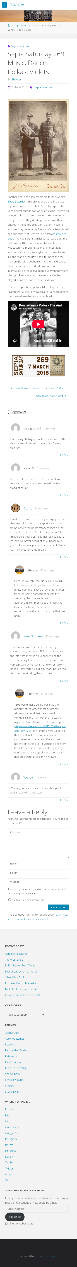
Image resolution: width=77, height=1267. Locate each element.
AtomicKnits (12, 1032)
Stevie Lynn (12, 1091)
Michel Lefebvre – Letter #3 (21, 971)
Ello (7, 1115)
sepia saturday (43, 87)
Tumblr (9, 1162)
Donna (27, 508)
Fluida (37, 1256)
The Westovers (14, 959)
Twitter (9, 1168)
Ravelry (9, 1156)
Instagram (11, 1139)
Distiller (9, 1109)
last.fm (9, 1145)
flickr (8, 1121)
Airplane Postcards (16, 953)
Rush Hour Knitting (16, 1068)
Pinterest (10, 1150)
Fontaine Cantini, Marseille (20, 983)
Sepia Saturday (22, 25)
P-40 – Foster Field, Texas (20, 965)
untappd (10, 1174)
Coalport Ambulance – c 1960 (22, 995)
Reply (64, 455)
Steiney (9, 1085)
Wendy (28, 777)
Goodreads (12, 1127)
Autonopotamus (15, 1038)
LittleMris (10, 1044)
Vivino (8, 1180)
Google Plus (12, 1133)
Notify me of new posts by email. (29, 899)
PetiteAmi (11, 1056)
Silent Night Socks (15, 977)
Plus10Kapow (13, 1062)
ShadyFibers (12, 1074)
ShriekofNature (14, 1079)
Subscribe (15, 1216)
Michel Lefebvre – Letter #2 (21, 989)
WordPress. (50, 1256)
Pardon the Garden (16, 1050)
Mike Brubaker (33, 636)
